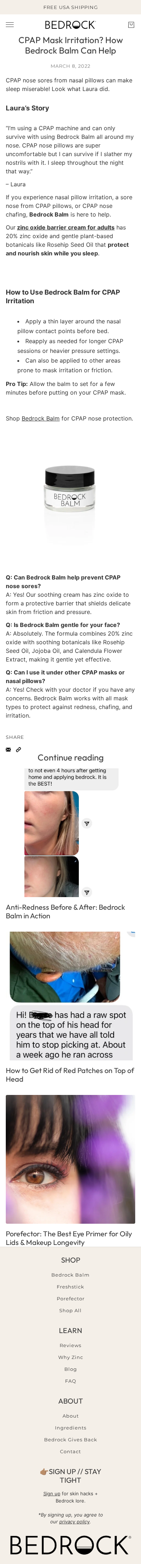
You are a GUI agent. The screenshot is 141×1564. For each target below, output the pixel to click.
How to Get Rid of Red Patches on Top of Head (70, 1074)
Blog (70, 1369)
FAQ (70, 1381)
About (71, 1416)
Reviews (70, 1345)
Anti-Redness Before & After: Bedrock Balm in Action (65, 911)
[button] (18, 750)
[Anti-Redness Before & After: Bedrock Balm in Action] (70, 832)
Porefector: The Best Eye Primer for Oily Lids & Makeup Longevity (69, 1238)
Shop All (70, 1310)
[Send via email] (8, 750)
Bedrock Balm (41, 418)
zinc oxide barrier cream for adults (66, 227)
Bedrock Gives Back (70, 1439)
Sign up (51, 1493)
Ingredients (70, 1428)
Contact (70, 1451)
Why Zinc (70, 1357)
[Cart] (131, 25)
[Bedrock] (70, 24)
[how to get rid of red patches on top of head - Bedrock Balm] (70, 996)
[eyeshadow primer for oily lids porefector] (70, 1159)
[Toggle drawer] (10, 24)
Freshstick (70, 1287)
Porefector (71, 1298)
